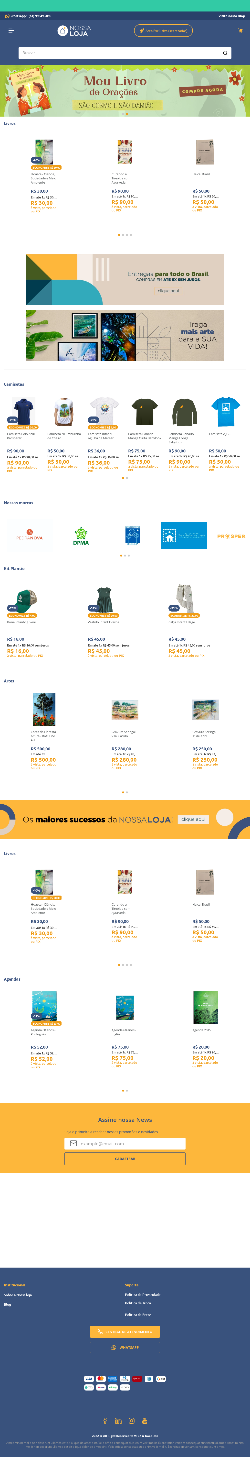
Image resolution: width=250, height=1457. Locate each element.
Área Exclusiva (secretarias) (167, 31)
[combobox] (125, 53)
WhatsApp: (31, 16)
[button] (12, 31)
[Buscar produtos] (225, 53)
